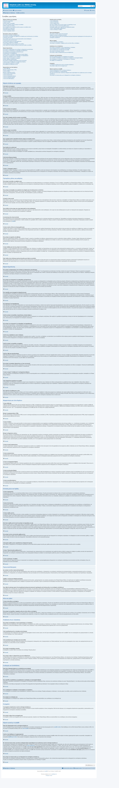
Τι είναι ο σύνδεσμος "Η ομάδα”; (56, 29)
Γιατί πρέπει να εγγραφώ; (8, 20)
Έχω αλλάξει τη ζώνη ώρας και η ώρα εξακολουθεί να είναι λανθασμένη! (17, 38)
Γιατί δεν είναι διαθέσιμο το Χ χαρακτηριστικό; (58, 71)
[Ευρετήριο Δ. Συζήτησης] (6, 5)
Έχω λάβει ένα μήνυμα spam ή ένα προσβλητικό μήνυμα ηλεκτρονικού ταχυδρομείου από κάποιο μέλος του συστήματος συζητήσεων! (71, 37)
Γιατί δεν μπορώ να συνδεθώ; (9, 25)
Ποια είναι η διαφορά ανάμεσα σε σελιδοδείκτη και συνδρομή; (62, 56)
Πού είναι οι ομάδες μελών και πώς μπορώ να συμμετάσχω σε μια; (63, 24)
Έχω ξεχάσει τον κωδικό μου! (9, 28)
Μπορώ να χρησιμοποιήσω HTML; (10, 69)
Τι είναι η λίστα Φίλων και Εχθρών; (56, 41)
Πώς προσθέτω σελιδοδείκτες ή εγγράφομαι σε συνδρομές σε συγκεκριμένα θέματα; (66, 57)
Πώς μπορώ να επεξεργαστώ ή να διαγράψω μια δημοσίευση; (15, 50)
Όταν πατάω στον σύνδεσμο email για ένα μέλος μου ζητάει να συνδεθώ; (17, 45)
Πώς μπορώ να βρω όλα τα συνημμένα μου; (58, 65)
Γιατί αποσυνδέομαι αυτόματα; (9, 29)
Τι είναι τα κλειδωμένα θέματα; (9, 77)
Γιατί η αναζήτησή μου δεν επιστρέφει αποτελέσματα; (60, 48)
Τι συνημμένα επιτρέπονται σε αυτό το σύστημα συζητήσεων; (62, 64)
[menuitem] (17, 10)
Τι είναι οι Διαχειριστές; (54, 20)
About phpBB (25, 728)
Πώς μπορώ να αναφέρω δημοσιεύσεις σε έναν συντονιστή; (15, 60)
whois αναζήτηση (31, 745)
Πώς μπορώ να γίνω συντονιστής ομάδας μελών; (59, 25)
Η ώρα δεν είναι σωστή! (7, 37)
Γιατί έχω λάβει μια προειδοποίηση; (10, 59)
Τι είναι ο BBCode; (6, 68)
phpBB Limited (57, 727)
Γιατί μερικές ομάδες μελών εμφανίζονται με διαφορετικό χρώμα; (62, 27)
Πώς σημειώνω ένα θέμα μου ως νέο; (10, 64)
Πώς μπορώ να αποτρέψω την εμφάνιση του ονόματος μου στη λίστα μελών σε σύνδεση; (20, 36)
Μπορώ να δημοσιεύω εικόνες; (9, 72)
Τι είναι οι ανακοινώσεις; (7, 74)
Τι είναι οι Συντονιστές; (54, 22)
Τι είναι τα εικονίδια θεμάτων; (8, 78)
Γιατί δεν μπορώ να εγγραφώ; (9, 23)
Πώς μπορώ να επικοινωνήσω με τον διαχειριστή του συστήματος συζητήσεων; (65, 75)
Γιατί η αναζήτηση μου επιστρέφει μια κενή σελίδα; (59, 49)
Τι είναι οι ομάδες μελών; (54, 23)
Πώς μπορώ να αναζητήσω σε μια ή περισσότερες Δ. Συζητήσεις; (62, 47)
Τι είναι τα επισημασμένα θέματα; (9, 76)
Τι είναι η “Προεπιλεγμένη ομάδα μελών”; (58, 28)
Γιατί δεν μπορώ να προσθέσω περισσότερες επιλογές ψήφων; (15, 54)
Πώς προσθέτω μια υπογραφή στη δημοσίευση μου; (13, 51)
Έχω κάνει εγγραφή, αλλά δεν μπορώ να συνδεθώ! (13, 24)
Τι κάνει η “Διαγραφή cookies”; (9, 30)
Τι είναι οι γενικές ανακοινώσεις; (9, 73)
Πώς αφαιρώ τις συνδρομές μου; (56, 60)
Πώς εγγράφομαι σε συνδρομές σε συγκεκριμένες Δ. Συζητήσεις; (62, 59)
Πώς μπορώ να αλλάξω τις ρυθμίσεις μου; (11, 35)
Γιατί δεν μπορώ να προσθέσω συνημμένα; (11, 58)
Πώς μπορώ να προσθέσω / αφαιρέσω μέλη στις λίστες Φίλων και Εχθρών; (64, 43)
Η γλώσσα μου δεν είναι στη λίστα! (10, 40)
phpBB (13, 221)
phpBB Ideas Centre (12, 737)
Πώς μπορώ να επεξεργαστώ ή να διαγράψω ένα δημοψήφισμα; (15, 55)
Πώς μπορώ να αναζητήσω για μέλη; (57, 51)
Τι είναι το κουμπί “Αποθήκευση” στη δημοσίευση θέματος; (14, 61)
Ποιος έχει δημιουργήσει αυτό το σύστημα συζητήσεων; (60, 70)
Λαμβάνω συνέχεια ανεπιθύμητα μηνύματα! (58, 35)
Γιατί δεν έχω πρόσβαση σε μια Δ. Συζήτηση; (11, 56)
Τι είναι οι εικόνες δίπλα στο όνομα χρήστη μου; (12, 41)
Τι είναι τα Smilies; (6, 71)
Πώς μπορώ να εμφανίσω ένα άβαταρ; (10, 42)
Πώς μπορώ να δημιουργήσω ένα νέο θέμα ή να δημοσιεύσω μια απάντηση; (18, 49)
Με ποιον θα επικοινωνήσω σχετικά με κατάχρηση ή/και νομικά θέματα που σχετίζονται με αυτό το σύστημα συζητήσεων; (71, 73)
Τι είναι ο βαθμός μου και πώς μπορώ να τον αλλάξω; (13, 43)
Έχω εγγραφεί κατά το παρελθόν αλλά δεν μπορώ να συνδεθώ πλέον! (17, 27)
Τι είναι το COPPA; (6, 22)
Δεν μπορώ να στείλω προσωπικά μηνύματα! (59, 33)
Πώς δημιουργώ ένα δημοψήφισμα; (10, 53)
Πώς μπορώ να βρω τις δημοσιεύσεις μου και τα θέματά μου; (61, 52)
